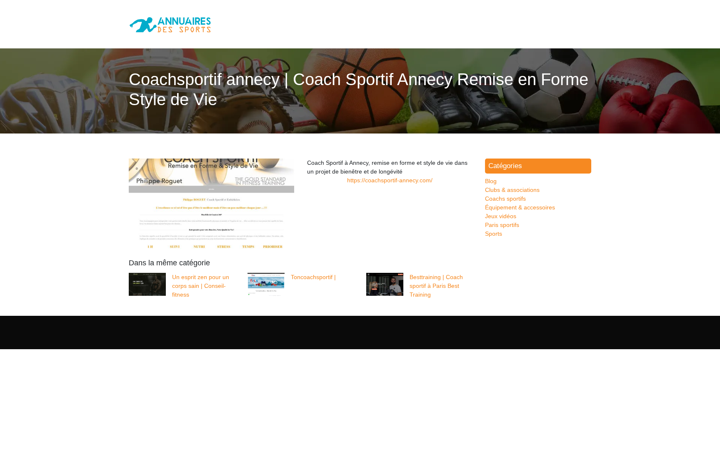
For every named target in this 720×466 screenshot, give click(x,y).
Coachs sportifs (505, 198)
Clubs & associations (512, 189)
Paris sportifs (502, 225)
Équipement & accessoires (520, 207)
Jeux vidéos (500, 216)
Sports (493, 233)
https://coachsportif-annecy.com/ (389, 180)
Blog (491, 181)
